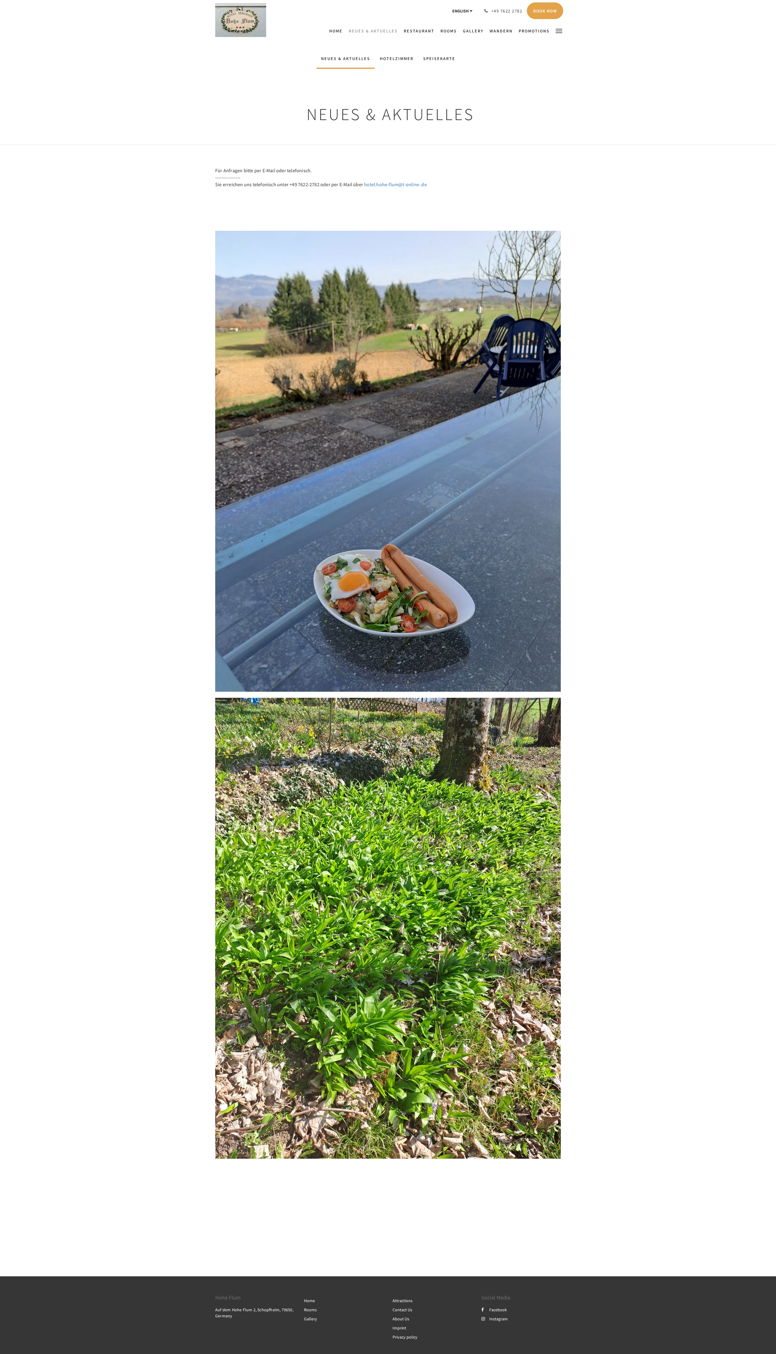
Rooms (310, 1309)
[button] (559, 30)
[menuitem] (337, 31)
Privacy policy (405, 1337)
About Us (401, 1319)
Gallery (310, 1319)
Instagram (498, 1319)
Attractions (403, 1300)
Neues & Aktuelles (345, 58)
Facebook (498, 1309)
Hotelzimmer (396, 58)
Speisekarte (439, 58)
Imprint (399, 1328)
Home (309, 1300)
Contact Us (402, 1309)
